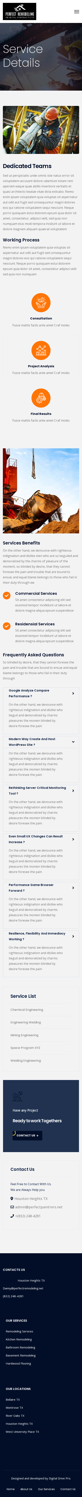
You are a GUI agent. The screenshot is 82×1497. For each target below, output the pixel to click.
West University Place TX (22, 1432)
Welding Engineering (25, 1060)
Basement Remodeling (21, 1355)
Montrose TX (14, 1407)
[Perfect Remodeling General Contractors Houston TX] (19, 11)
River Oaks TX (15, 1415)
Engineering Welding (25, 1022)
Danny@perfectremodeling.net (23, 1288)
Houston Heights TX (19, 1423)
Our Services (46, 1489)
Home (11, 1489)
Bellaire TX (13, 1399)
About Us (26, 1489)
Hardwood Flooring (18, 1363)
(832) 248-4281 (13, 1296)
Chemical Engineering (26, 1010)
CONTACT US (26, 1135)
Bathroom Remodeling (20, 1347)
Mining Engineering (24, 1035)
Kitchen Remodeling (19, 1339)
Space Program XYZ (25, 1048)
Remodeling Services (19, 1331)
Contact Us (68, 1489)
